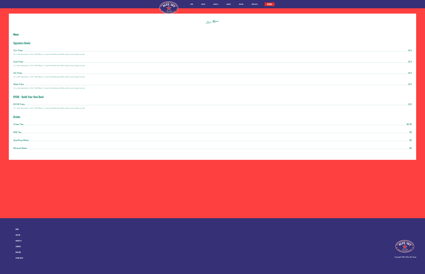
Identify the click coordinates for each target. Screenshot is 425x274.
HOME (17, 229)
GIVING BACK (19, 258)
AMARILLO (18, 241)
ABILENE (17, 235)
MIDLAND (18, 252)
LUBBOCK (18, 246)
